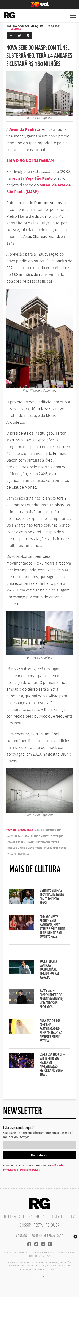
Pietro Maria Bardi (55, 847)
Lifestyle (55, 1217)
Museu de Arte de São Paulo (24, 847)
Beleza (10, 1217)
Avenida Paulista (18, 836)
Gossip (25, 1225)
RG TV (70, 1217)
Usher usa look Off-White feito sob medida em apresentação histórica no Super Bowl (52, 1065)
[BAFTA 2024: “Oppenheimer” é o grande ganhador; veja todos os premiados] (21, 1003)
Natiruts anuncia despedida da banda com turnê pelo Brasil (52, 897)
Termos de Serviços (29, 1169)
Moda (40, 1217)
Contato (21, 1235)
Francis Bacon (16, 841)
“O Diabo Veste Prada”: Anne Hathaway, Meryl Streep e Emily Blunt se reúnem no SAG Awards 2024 (52, 927)
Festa (38, 1225)
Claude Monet (40, 836)
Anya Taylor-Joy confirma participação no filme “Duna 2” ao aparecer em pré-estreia (51, 1031)
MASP (30, 841)
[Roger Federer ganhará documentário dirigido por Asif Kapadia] (21, 973)
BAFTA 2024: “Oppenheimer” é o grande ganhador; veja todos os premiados (51, 999)
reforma (23, 853)
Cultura (16, 28)
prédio (11, 853)
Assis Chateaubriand (48, 830)
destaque (57, 836)
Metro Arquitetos (47, 841)
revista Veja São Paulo (32, 178)
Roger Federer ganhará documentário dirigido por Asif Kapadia (50, 969)
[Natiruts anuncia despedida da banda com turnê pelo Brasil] (21, 903)
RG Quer (52, 1225)
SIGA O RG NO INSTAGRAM (30, 160)
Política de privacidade (47, 1235)
